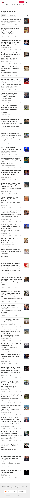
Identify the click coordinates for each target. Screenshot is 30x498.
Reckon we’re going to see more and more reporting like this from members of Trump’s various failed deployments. (11, 387)
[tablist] (8, 15)
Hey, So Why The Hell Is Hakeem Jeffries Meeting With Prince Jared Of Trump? (11, 458)
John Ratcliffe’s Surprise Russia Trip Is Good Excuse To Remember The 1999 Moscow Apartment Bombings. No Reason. (11, 279)
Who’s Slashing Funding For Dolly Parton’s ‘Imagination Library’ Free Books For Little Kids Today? (11, 212)
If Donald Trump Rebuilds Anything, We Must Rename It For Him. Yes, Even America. (11, 94)
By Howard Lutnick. (6, 98)
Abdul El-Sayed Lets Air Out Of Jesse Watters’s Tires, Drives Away (10, 356)
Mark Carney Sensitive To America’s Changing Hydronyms (11, 148)
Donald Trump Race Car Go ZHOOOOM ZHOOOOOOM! (9, 432)
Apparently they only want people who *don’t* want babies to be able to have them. (11, 269)
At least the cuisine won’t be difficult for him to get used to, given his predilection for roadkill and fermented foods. (11, 125)
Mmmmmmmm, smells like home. (10, 398)
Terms (25, 486)
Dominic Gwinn (8, 438)
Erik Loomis (7, 349)
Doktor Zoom (8, 61)
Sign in (27, 2)
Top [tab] (7, 15)
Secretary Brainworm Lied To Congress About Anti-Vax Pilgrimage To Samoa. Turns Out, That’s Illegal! (11, 121)
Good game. (4, 360)
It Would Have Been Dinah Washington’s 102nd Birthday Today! (10, 68)
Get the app (22, 491)
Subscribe (21, 2)
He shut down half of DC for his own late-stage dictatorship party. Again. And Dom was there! (11, 436)
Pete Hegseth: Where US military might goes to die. (11, 311)
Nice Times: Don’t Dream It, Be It (11, 19)
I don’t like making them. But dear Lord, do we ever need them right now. (11, 85)
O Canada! (3, 474)
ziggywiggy (9, 22)
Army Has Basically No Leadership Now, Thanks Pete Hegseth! (10, 307)
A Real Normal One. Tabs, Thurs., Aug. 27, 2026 (11, 239)
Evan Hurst (7, 152)
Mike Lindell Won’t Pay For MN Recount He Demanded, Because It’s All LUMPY (11, 251)
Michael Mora (8, 451)
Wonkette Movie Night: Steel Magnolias (10, 29)
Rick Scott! (3, 176)
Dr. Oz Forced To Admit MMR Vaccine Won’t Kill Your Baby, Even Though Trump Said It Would (11, 419)
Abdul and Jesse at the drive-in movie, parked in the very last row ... (10, 231)
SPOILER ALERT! (5, 45)
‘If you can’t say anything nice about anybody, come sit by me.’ (10, 32)
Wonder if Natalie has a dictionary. (9, 151)
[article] (15, 22)
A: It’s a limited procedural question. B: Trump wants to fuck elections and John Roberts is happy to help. (11, 336)
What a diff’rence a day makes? (9, 72)
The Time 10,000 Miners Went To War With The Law (11, 344)
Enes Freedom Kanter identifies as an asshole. (10, 373)
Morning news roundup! (7, 163)
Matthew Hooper (9, 87)
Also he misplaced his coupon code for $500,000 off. (11, 255)
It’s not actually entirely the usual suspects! (9, 217)
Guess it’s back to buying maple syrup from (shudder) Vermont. (10, 410)
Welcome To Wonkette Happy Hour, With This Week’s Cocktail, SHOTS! (11, 81)
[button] (2, 4)
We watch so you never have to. (9, 449)
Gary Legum (8, 47)
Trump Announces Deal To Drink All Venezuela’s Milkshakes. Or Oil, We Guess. (11, 54)
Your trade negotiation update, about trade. (10, 203)
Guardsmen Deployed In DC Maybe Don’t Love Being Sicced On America (10, 382)
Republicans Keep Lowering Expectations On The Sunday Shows (10, 445)
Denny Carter (8, 142)
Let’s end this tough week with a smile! (11, 21)
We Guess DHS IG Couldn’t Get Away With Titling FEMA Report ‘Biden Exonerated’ (10, 293)
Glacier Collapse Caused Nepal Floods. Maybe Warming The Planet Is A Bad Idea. (10, 184)
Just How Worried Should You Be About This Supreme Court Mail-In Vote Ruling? (11, 331)
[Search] (27, 15)
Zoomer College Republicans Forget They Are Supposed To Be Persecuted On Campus (11, 135)
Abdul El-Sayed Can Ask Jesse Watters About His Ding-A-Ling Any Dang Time (10, 226)
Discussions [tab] (12, 15)
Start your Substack (11, 491)
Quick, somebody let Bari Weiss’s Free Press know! (10, 111)
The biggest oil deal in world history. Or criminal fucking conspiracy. (11, 58)
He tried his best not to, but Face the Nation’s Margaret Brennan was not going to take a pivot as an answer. (10, 424)
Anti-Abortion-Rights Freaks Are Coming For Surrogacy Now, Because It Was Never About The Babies (11, 265)
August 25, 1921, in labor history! (9, 347)
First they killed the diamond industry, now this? (10, 139)
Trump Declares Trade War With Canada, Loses (11, 406)
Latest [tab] (3, 15)
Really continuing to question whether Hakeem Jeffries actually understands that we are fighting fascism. (10, 462)
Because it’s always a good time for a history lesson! (10, 283)
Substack (8, 495)
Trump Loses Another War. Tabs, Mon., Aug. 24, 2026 (11, 471)
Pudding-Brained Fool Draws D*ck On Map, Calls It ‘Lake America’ (10, 198)
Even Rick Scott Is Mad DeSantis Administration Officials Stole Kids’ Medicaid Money (11, 172)
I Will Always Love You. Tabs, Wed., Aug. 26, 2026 (10, 320)
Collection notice (15, 487)
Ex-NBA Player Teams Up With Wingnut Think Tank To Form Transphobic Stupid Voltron (10, 368)
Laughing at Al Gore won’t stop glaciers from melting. (11, 189)
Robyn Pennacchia (9, 73)
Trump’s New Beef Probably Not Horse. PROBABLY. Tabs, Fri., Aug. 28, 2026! (11, 159)
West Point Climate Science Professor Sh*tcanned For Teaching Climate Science (9, 107)
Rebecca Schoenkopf (10, 165)
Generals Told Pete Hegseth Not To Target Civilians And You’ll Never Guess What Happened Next (11, 42)
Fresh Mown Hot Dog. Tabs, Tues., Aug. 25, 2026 (11, 395)
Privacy (22, 486)
